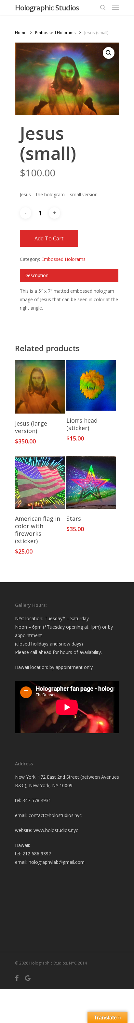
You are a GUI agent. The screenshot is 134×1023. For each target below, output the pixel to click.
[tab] (69, 275)
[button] (108, 53)
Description (36, 275)
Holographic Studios (47, 7)
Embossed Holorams (55, 32)
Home (21, 32)
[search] (102, 7)
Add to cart (48, 238)
